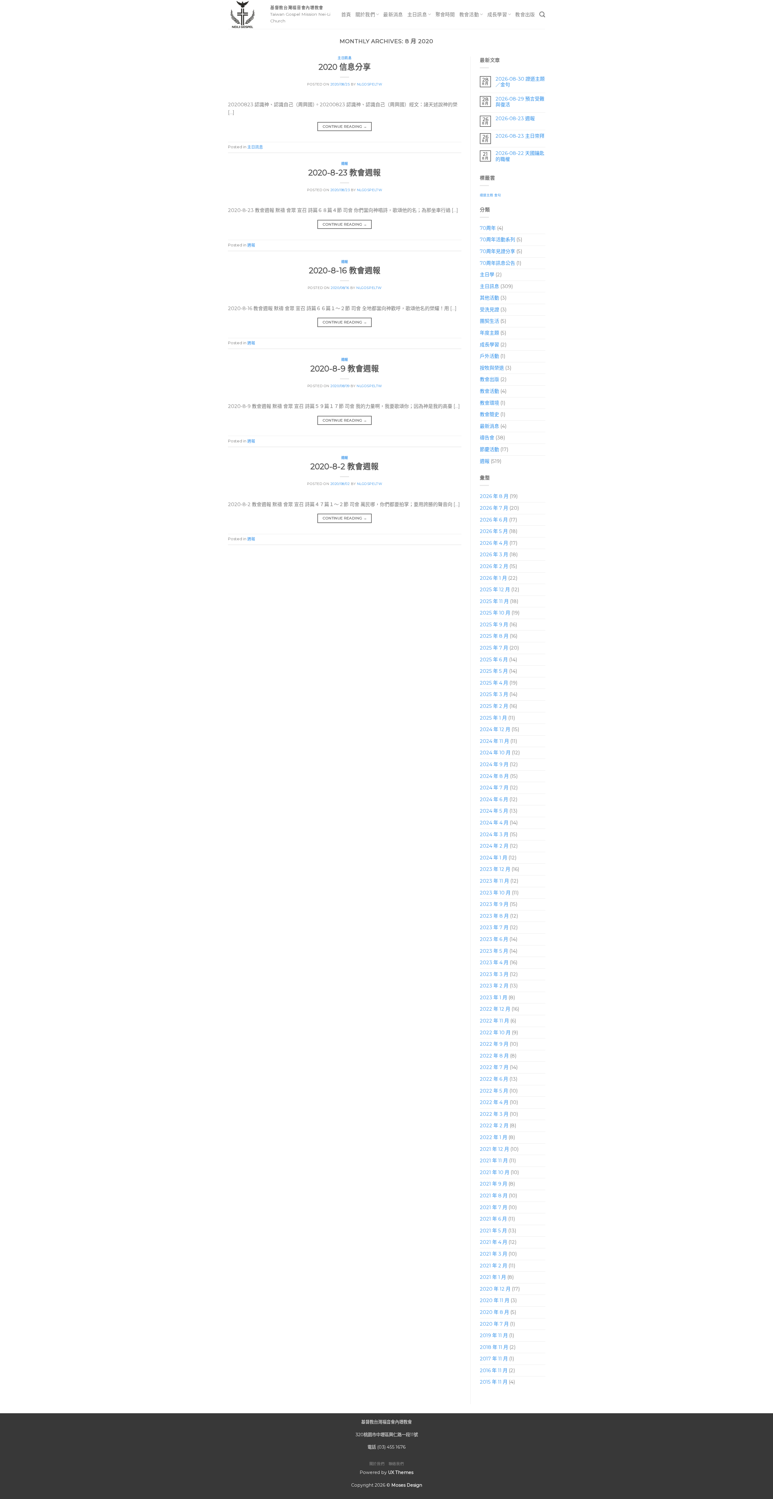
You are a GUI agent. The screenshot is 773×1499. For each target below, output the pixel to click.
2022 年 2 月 (494, 1126)
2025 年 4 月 (494, 683)
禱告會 (487, 438)
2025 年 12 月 (495, 589)
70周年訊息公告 (497, 263)
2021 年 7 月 (493, 1207)
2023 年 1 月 (493, 997)
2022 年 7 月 (494, 1067)
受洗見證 (489, 310)
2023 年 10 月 (495, 893)
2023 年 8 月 (494, 916)
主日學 (487, 275)
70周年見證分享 (497, 251)
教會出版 (525, 15)
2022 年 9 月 (494, 1044)
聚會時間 (445, 15)
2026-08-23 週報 (514, 118)
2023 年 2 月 (494, 986)
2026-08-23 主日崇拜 (519, 136)
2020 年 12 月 (495, 1289)
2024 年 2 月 (494, 846)
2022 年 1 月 (493, 1137)
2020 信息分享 (345, 67)
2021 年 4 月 (493, 1242)
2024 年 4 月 (494, 823)
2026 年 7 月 (494, 508)
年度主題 (489, 333)
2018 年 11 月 (494, 1347)
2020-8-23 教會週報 (344, 172)
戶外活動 (489, 356)
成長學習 (497, 15)
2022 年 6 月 (494, 1079)
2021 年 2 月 (493, 1266)
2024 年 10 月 (495, 753)
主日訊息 (417, 15)
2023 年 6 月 (494, 939)
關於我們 (365, 15)
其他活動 (489, 298)
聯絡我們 (396, 1464)
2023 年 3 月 (494, 974)
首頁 (346, 15)
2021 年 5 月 (493, 1231)
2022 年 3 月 (494, 1114)
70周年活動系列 (497, 240)
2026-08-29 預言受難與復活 (519, 102)
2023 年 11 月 (494, 881)
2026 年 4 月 (494, 543)
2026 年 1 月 (493, 578)
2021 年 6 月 (493, 1219)
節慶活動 (489, 449)
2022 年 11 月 (494, 1021)
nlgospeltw (369, 84)
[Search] (542, 14)
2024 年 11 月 (494, 741)
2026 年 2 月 (494, 566)
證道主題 (486, 195)
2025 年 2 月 (494, 706)
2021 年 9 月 (493, 1184)
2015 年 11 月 (494, 1382)
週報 (344, 164)
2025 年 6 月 (494, 660)
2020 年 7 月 (494, 1324)
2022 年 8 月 (494, 1056)
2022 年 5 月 (494, 1091)
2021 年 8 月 (494, 1196)
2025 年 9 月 (494, 625)
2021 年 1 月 (493, 1277)
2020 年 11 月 (494, 1301)
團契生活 (489, 321)
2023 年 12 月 (495, 869)
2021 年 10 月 (494, 1172)
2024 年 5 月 (494, 811)
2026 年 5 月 (494, 531)
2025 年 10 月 (495, 613)
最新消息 (393, 15)
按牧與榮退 (492, 368)
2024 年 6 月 (494, 799)
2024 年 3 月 (494, 834)
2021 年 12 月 (494, 1149)
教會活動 (469, 15)
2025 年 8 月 (494, 636)
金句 (497, 195)
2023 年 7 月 (494, 928)
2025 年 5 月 (494, 671)
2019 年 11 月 (494, 1335)
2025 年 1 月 (493, 718)
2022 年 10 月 (495, 1032)
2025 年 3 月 (494, 695)
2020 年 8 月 (494, 1312)
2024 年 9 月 (494, 764)
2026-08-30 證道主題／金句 (519, 82)
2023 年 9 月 (494, 904)
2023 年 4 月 (494, 962)
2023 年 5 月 (494, 951)
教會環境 (489, 403)
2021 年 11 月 (494, 1161)
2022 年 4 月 (494, 1102)
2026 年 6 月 (494, 520)
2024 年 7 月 (494, 788)
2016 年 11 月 (494, 1370)
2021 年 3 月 (493, 1254)
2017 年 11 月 (494, 1359)
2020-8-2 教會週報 (344, 466)
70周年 (488, 228)
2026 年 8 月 (494, 496)
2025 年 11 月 (494, 601)
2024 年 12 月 (495, 729)
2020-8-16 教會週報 (344, 270)
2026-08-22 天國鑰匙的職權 (519, 156)
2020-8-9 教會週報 (344, 368)
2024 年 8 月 (494, 776)
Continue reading (344, 126)
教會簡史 (489, 415)
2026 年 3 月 (494, 555)
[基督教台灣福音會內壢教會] (244, 14)
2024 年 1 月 (493, 858)
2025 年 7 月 (494, 648)
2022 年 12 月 (495, 1009)
